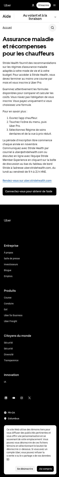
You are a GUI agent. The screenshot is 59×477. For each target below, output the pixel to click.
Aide (7, 16)
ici (8, 459)
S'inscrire (43, 5)
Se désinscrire (25, 468)
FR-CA (11, 412)
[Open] (54, 5)
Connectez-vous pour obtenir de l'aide (28, 191)
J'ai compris (45, 468)
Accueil (7, 27)
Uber (7, 5)
